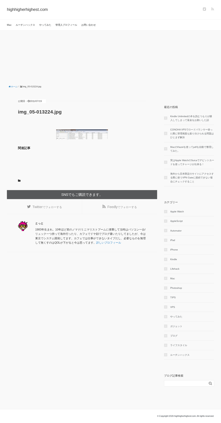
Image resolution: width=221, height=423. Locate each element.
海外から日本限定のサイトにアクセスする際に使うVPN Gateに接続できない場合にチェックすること (192, 177)
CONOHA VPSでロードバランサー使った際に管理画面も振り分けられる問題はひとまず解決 (192, 133)
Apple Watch (177, 211)
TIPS (173, 297)
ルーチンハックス (25, 24)
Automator (176, 230)
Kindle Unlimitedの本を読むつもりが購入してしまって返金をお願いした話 (191, 118)
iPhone (174, 249)
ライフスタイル (178, 345)
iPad (172, 240)
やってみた (45, 24)
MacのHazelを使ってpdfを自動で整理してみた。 (192, 149)
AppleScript (176, 221)
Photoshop (176, 288)
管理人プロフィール (66, 24)
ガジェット (176, 326)
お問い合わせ (88, 24)
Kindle (173, 259)
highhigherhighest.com (27, 9)
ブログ (173, 335)
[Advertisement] (110, 56)
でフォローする (47, 207)
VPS (172, 307)
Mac (9, 24)
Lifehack (174, 268)
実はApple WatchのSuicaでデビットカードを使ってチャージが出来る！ (192, 162)
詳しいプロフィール (108, 242)
